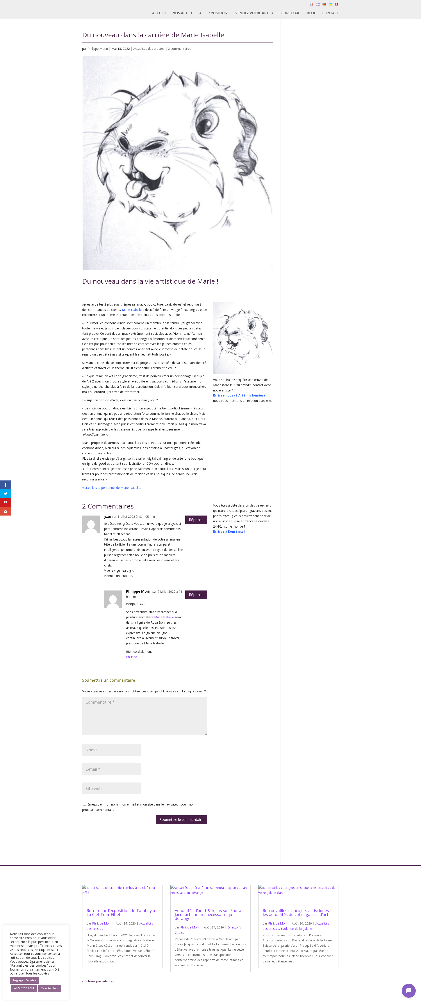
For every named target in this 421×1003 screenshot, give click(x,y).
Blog (312, 13)
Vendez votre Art (251, 13)
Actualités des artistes (148, 48)
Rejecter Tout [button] (50, 988)
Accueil (159, 13)
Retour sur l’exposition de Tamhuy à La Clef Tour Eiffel (121, 912)
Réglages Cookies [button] (24, 980)
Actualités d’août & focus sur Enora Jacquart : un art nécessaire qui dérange (208, 914)
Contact (330, 13)
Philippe (131, 657)
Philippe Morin (98, 48)
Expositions (218, 13)
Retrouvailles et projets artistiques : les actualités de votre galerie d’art (297, 912)
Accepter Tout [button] (24, 988)
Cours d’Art (289, 13)
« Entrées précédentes (98, 981)
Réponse (196, 519)
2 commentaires (179, 48)
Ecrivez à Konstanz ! (229, 531)
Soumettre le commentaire (181, 819)
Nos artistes (184, 13)
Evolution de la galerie (296, 929)
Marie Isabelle (132, 310)
